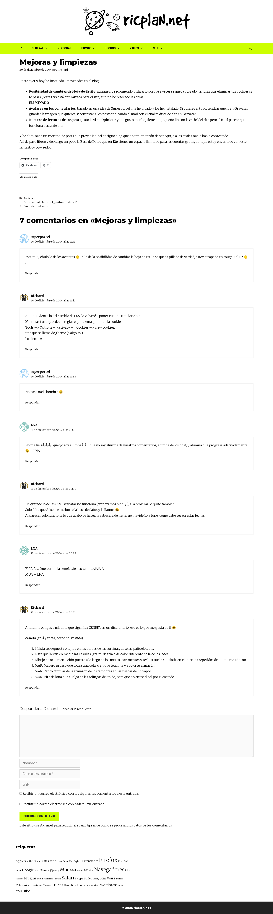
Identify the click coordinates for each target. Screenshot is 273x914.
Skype (79, 878)
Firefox (108, 860)
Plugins (30, 878)
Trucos (57, 885)
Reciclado (30, 198)
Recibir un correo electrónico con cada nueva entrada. (64, 804)
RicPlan (57, 879)
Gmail (18, 870)
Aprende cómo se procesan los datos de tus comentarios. (130, 825)
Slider (88, 878)
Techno (110, 48)
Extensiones (90, 861)
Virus (80, 885)
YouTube (23, 891)
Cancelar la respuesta (76, 709)
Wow (120, 885)
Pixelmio (19, 879)
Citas (45, 861)
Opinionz (108, 120)
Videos (134, 48)
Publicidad (48, 879)
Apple (20, 861)
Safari (67, 878)
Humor (86, 48)
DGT (52, 861)
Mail (73, 870)
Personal (64, 48)
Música (88, 870)
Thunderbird (36, 885)
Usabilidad (71, 885)
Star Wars (107, 878)
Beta (26, 861)
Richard (37, 296)
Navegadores (109, 869)
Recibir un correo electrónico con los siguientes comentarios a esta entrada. (81, 794)
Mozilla (80, 870)
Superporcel (120, 108)
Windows (95, 885)
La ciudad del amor (36, 206)
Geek (126, 861)
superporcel (40, 237)
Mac (64, 870)
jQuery (54, 870)
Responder (32, 273)
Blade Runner (35, 861)
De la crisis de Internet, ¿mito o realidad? (50, 202)
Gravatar (241, 108)
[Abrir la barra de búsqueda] (250, 48)
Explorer (78, 861)
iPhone (44, 870)
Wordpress (109, 885)
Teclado (119, 879)
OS (127, 870)
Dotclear (58, 861)
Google (28, 870)
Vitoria (87, 885)
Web (156, 48)
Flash (120, 861)
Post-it (40, 879)
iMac (37, 870)
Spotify (96, 879)
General (37, 48)
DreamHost (68, 861)
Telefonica (23, 885)
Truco (47, 885)
